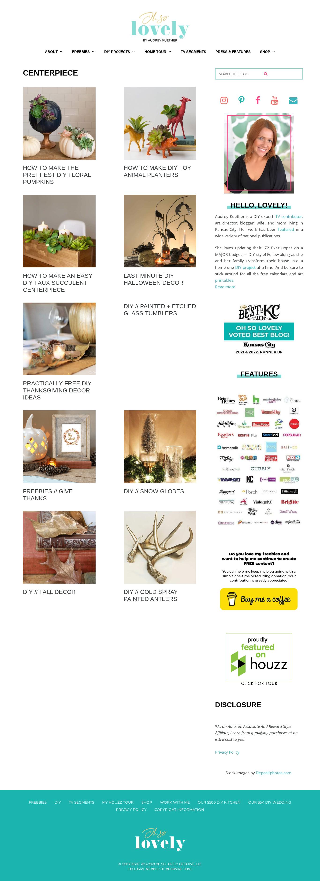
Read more (225, 286)
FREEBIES (81, 52)
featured (287, 229)
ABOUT (51, 52)
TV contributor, (289, 216)
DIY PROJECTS (117, 52)
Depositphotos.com (273, 772)
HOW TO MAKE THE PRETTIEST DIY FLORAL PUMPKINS (57, 174)
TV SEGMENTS (193, 52)
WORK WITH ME (175, 802)
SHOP (265, 52)
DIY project (246, 267)
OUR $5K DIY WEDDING (269, 802)
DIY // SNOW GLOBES (154, 491)
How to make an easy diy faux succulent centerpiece (58, 282)
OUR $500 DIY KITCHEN (219, 802)
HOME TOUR (155, 52)
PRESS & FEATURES (233, 52)
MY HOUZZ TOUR (118, 802)
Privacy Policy (227, 752)
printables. (224, 280)
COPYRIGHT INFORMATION (179, 809)
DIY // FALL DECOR (49, 592)
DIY (58, 802)
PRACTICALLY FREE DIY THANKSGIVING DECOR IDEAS (57, 390)
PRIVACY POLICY (131, 809)
